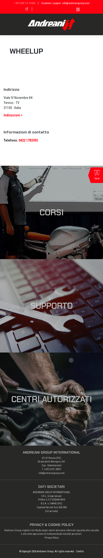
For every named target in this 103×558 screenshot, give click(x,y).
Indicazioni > (13, 115)
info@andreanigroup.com (51, 473)
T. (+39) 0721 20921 (51, 469)
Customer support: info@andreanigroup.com (65, 3)
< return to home (25, 3)
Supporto (51, 305)
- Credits (79, 551)
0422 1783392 (28, 140)
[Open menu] (77, 8)
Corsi (52, 212)
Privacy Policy (52, 537)
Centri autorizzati (51, 399)
